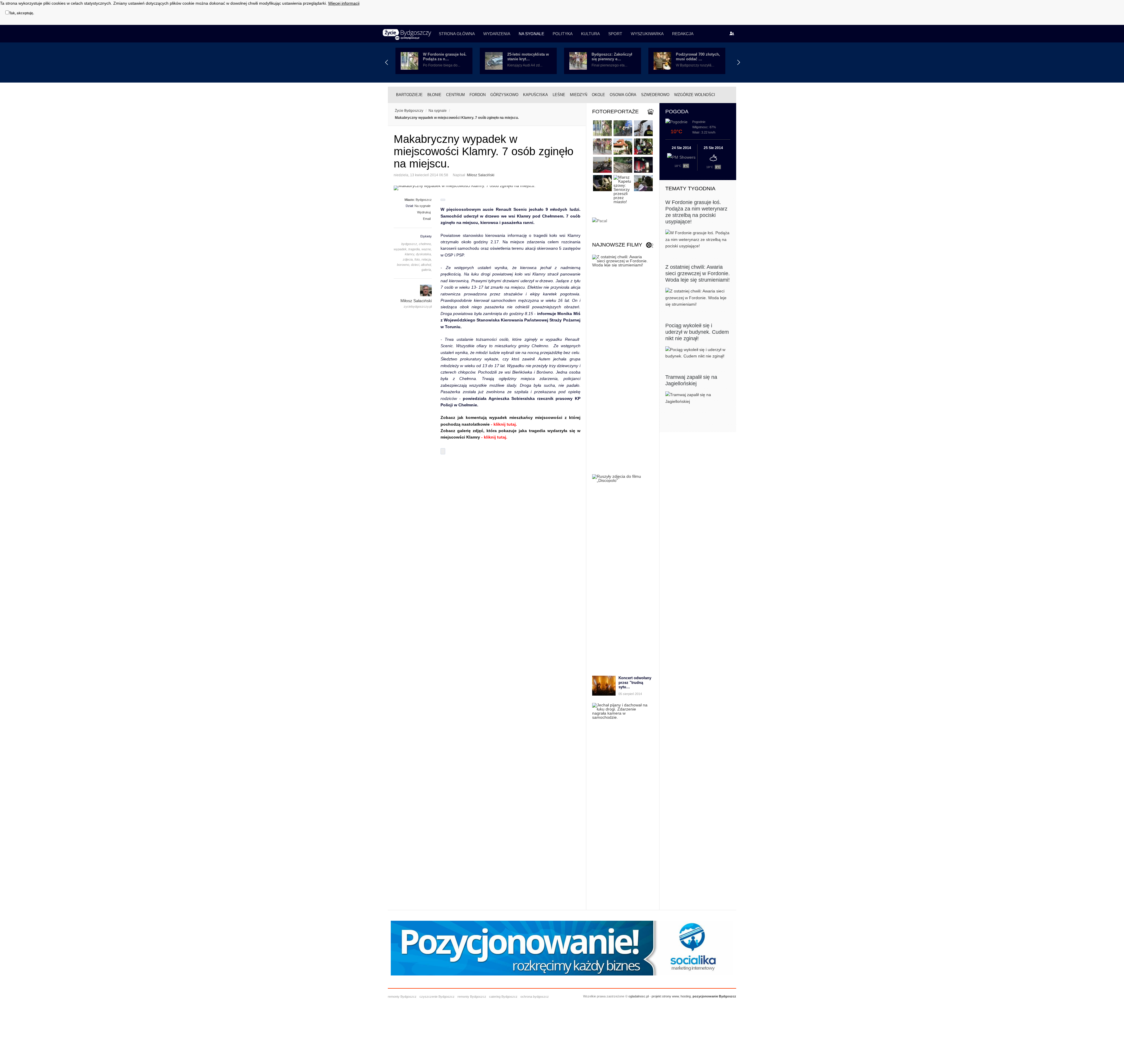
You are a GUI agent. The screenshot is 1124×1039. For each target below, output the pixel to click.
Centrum (455, 95)
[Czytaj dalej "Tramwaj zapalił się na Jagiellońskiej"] (697, 398)
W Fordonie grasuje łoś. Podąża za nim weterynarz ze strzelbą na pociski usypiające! (696, 212)
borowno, (403, 264)
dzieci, (415, 264)
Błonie (434, 95)
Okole (598, 95)
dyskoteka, (424, 254)
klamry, (410, 254)
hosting (686, 996)
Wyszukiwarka (647, 33)
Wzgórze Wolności (694, 95)
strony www (670, 996)
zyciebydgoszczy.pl (418, 306)
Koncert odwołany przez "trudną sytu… (634, 682)
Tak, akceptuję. (21, 13)
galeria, (427, 269)
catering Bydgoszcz (503, 996)
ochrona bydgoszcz (534, 996)
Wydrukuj (424, 212)
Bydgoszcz (424, 199)
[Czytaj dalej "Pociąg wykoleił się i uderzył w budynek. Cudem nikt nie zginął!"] (697, 353)
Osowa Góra (623, 95)
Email (427, 218)
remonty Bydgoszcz (402, 996)
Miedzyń (578, 95)
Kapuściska (535, 95)
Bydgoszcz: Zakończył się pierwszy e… (612, 56)
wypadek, (400, 249)
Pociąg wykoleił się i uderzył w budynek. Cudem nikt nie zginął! (697, 332)
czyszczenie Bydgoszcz (437, 996)
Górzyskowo (504, 95)
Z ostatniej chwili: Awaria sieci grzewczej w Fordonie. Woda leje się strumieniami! (697, 273)
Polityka (563, 33)
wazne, (427, 249)
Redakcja (682, 33)
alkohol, (426, 264)
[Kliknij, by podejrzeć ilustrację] (487, 188)
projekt (656, 996)
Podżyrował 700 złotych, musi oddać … (698, 56)
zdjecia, (408, 259)
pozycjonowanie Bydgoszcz (714, 996)
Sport (615, 33)
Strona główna (457, 33)
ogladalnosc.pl (638, 996)
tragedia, (414, 249)
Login (733, 33)
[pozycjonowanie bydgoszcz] (562, 974)
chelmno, (425, 244)
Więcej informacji (343, 3)
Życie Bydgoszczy (409, 111)
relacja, (427, 259)
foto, (417, 259)
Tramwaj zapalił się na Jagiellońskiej (691, 380)
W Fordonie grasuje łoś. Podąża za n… (445, 56)
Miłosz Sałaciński (480, 175)
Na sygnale (531, 33)
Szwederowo (655, 95)
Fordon (478, 95)
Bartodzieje (409, 95)
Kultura (590, 33)
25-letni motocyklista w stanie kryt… (528, 56)
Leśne (559, 95)
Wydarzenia (496, 33)
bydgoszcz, (409, 244)
